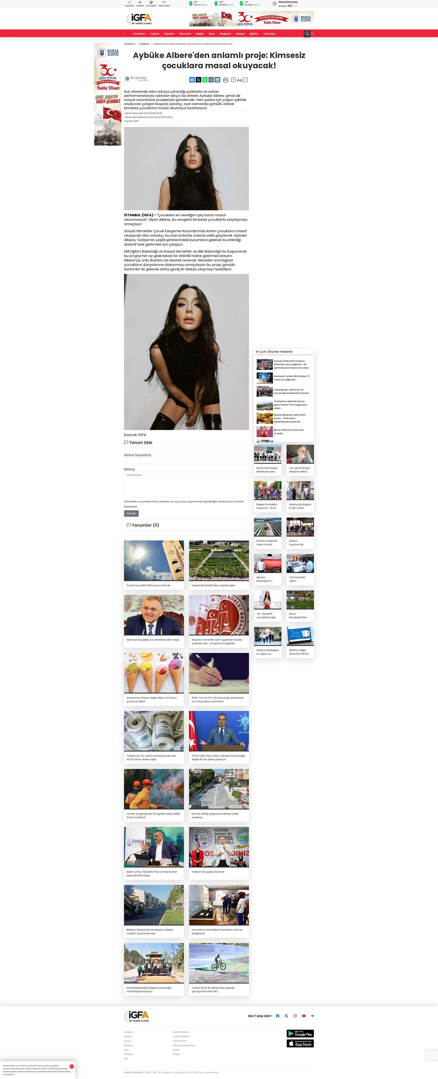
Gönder (131, 513)
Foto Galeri (151, 5)
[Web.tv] (312, 1016)
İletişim (177, 1054)
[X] (286, 1016)
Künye (176, 1049)
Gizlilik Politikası (181, 1032)
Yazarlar (140, 5)
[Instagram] (295, 1016)
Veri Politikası (179, 1040)
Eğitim (254, 33)
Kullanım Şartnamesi (184, 1045)
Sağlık (200, 33)
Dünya (240, 33)
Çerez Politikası (181, 1036)
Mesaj (129, 469)
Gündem (139, 33)
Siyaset (169, 33)
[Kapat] (72, 1066)
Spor (212, 33)
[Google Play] (292, 1034)
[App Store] (292, 1043)
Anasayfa (129, 5)
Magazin (225, 33)
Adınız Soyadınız (137, 455)
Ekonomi (185, 33)
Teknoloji (269, 33)
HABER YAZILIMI (132, 1072)
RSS (126, 1058)
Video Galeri (164, 5)
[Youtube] (303, 1016)
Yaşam (154, 33)
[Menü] (312, 34)
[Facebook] (277, 1016)
